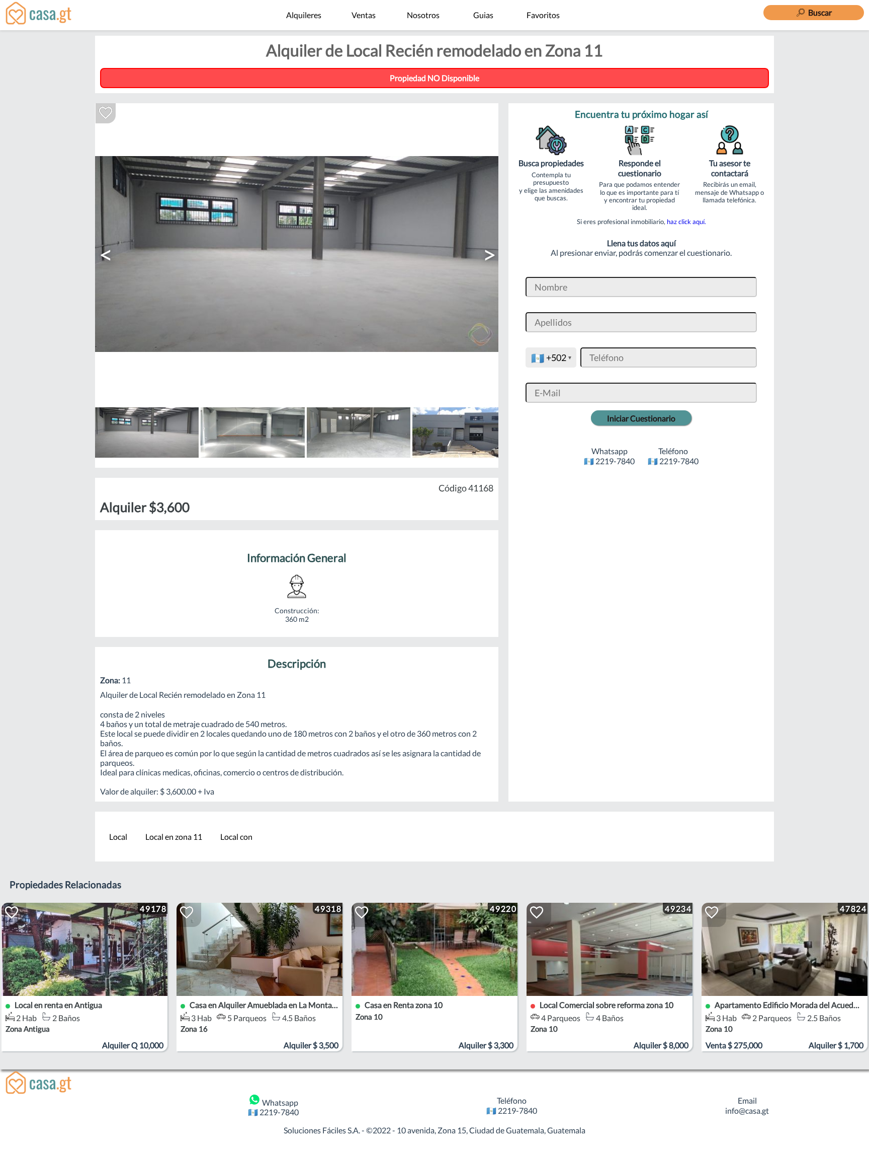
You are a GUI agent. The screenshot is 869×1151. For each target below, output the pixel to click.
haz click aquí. (686, 222)
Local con (236, 836)
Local (118, 836)
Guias (483, 15)
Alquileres (303, 15)
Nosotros (423, 15)
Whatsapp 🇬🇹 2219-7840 (273, 1107)
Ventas (364, 15)
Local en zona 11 (173, 836)
